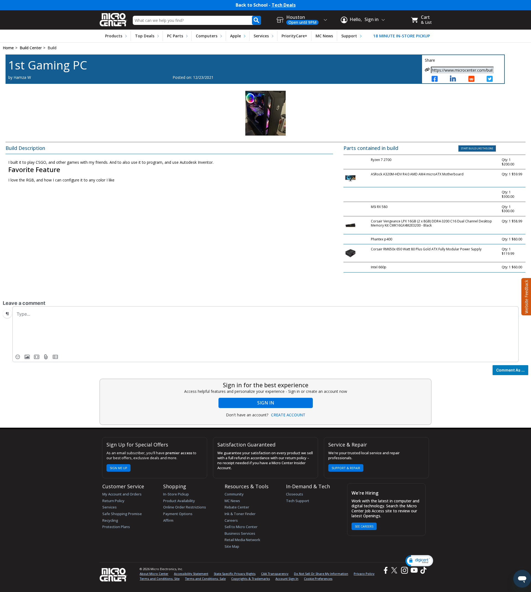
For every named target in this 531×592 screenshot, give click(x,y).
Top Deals (144, 35)
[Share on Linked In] (456, 79)
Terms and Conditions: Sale (205, 579)
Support (349, 35)
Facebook (385, 570)
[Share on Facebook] (437, 79)
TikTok (422, 570)
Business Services (240, 533)
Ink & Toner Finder (240, 513)
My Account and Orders (122, 494)
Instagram (404, 570)
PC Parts (175, 35)
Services (261, 35)
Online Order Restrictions (184, 507)
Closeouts (294, 494)
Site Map (232, 546)
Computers (206, 35)
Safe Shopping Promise (122, 513)
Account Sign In (286, 579)
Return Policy (113, 500)
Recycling (110, 520)
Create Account (288, 414)
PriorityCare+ (294, 35)
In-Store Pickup (176, 494)
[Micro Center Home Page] (113, 17)
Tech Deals (284, 5)
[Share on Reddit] (474, 79)
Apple (235, 35)
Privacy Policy (364, 574)
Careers (231, 520)
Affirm (168, 520)
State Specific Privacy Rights (235, 574)
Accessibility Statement (191, 574)
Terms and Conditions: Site (159, 579)
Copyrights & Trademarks (250, 579)
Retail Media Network (242, 539)
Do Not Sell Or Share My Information (321, 574)
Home (8, 47)
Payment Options (177, 513)
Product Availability (179, 500)
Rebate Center (237, 507)
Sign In (265, 403)
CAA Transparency (274, 574)
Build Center (31, 47)
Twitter (395, 570)
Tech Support (297, 500)
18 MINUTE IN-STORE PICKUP (401, 35)
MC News (324, 35)
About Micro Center (154, 574)
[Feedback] (525, 296)
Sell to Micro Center (241, 526)
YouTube (414, 570)
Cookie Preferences (318, 579)
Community (234, 494)
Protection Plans (116, 526)
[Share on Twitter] (492, 79)
